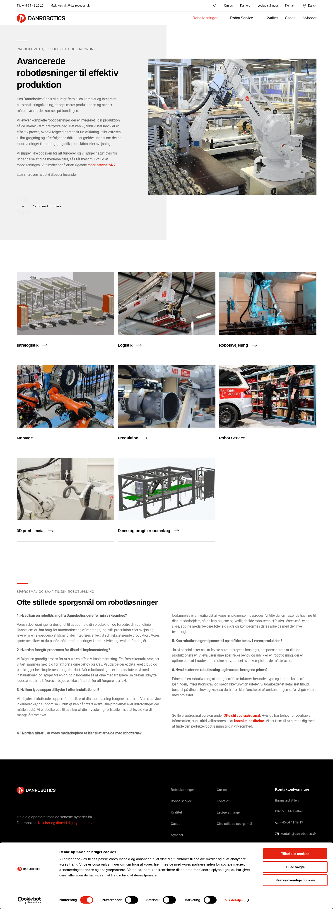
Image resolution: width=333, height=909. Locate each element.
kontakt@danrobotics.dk (74, 5)
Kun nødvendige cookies (295, 880)
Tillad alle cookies (295, 854)
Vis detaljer (234, 900)
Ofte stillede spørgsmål (242, 715)
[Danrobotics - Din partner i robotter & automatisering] (41, 18)
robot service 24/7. (101, 164)
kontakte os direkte (249, 720)
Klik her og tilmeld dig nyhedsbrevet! (67, 823)
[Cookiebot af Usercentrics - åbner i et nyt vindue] (29, 900)
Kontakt (290, 5)
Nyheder (309, 18)
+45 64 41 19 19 (32, 5)
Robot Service (241, 18)
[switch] (131, 900)
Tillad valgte (295, 867)
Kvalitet (272, 18)
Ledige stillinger (268, 5)
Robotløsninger (205, 18)
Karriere (245, 5)
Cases (290, 18)
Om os (228, 5)
